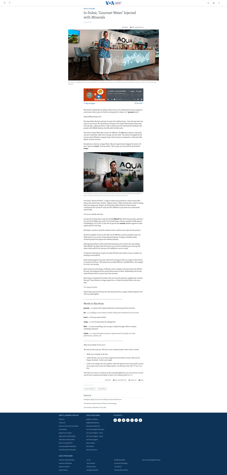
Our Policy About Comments (67, 450)
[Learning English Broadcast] (208, 3)
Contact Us (62, 423)
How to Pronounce (91, 450)
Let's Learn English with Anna (95, 429)
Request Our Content (65, 433)
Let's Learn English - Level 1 (94, 433)
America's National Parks (66, 460)
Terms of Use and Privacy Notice (68, 426)
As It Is (89, 460)
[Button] (125, 27)
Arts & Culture (89, 9)
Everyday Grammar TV (93, 426)
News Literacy (90, 443)
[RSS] (132, 420)
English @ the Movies (92, 423)
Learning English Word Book (67, 446)
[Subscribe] (140, 420)
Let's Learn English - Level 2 (94, 436)
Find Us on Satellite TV (66, 443)
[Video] (214, 3)
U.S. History (117, 466)
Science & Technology (120, 463)
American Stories (64, 466)
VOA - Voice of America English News (121, 93)
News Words (90, 446)
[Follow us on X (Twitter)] (119, 420)
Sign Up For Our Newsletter (67, 436)
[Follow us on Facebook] (115, 420)
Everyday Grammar (92, 470)
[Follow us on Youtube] (123, 420)
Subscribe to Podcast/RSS (66, 439)
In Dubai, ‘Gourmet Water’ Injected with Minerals (125, 91)
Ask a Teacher (91, 463)
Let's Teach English (92, 439)
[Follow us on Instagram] (127, 420)
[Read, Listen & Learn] (219, 3)
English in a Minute (92, 419)
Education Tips (91, 466)
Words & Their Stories (121, 470)
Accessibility (63, 429)
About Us (61, 419)
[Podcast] (136, 420)
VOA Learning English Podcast (151, 460)
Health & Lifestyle (119, 460)
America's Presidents (65, 463)
